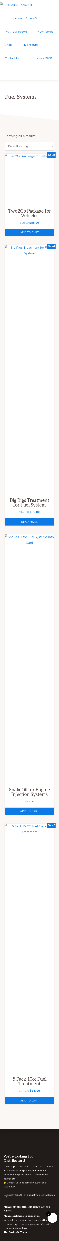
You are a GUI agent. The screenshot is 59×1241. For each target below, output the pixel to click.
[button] (5, 71)
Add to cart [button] (29, 232)
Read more (29, 521)
